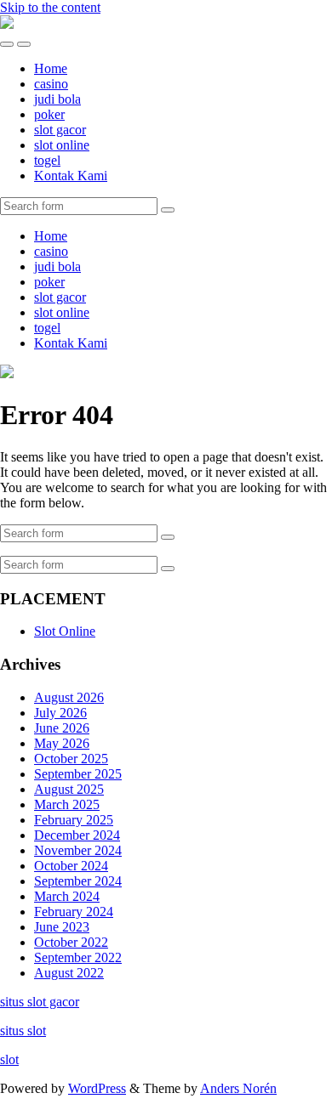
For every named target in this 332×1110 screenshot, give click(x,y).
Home (50, 68)
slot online (61, 145)
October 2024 (71, 865)
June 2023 (61, 927)
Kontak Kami (70, 175)
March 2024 (67, 896)
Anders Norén (238, 1088)
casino (51, 83)
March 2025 (67, 804)
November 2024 (78, 850)
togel (47, 160)
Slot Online (64, 631)
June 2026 (61, 728)
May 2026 (61, 743)
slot (9, 1059)
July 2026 (60, 712)
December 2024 (77, 835)
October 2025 (71, 758)
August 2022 (69, 973)
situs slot (23, 1030)
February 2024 (73, 911)
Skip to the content (50, 7)
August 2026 (69, 697)
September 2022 (78, 957)
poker (49, 114)
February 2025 (73, 820)
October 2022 (71, 942)
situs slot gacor (39, 1001)
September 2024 (78, 881)
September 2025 (78, 774)
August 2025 (69, 789)
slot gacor (60, 129)
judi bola (57, 99)
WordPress (97, 1088)
